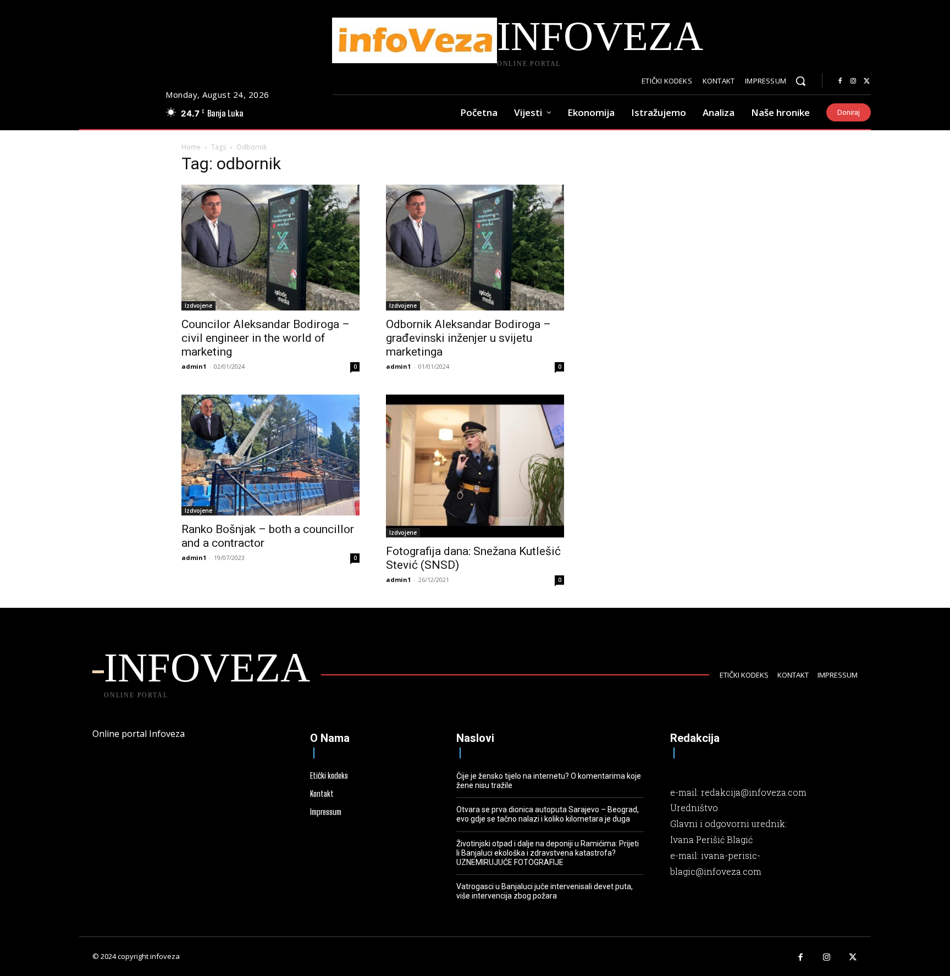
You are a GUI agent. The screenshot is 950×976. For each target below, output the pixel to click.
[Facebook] (840, 81)
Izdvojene (198, 305)
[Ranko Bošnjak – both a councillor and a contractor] (270, 455)
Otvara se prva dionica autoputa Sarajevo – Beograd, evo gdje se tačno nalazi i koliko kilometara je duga (547, 814)
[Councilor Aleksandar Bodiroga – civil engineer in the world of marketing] (270, 248)
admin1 (193, 366)
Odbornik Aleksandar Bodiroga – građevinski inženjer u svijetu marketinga (468, 338)
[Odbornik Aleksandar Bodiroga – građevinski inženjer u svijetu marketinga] (475, 248)
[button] (800, 81)
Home (191, 147)
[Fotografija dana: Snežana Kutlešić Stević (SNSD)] (475, 466)
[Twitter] (866, 81)
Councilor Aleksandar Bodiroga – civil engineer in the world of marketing (265, 338)
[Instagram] (853, 81)
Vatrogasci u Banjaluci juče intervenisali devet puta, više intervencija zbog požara (544, 891)
